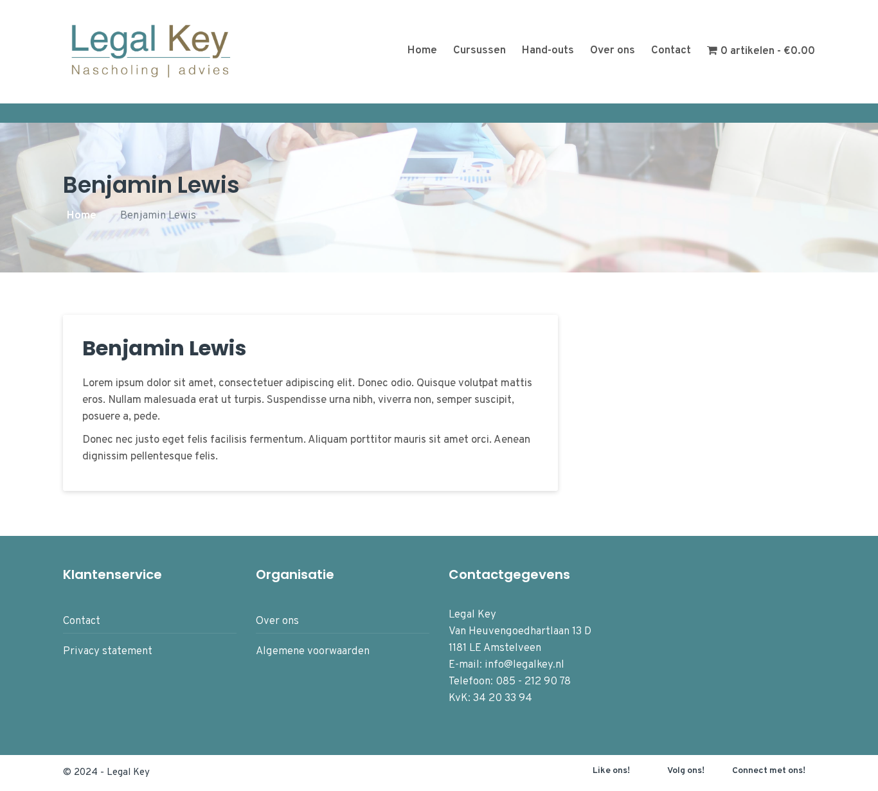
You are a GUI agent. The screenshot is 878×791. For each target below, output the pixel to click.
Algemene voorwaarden (313, 651)
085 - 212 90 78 (533, 682)
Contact (671, 51)
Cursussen (479, 51)
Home (422, 51)
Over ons (612, 51)
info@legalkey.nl (524, 665)
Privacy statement (107, 651)
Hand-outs (548, 51)
